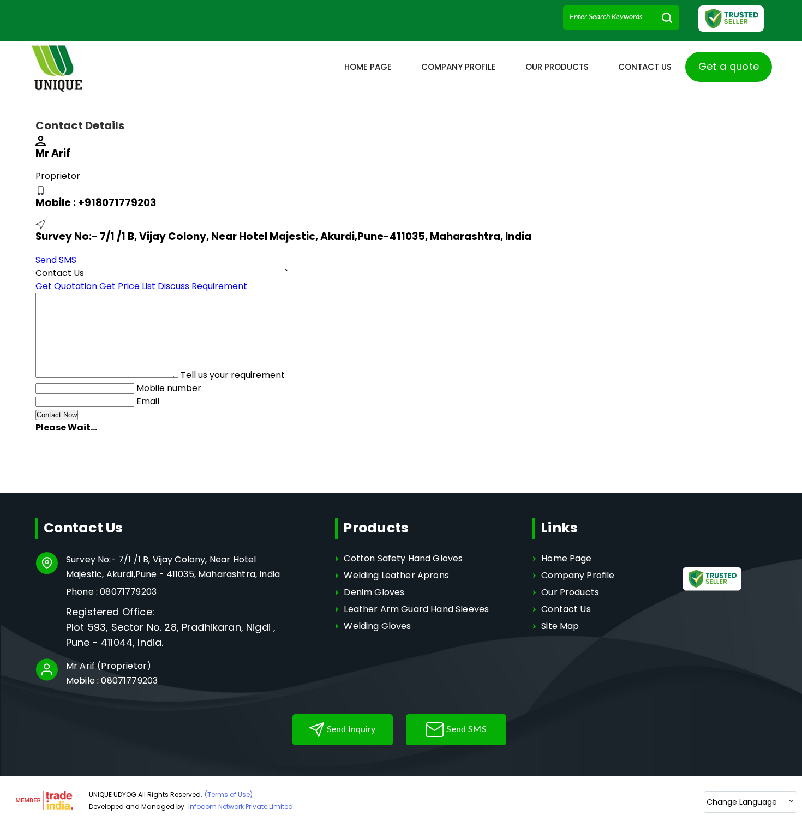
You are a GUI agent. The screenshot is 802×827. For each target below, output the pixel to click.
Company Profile (458, 67)
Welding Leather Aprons (396, 575)
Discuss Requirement (202, 286)
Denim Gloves (374, 592)
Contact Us (645, 67)
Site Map (560, 626)
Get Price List (127, 286)
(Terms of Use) (229, 794)
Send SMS (55, 260)
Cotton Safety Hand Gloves (403, 558)
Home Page (368, 67)
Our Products (557, 67)
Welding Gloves (377, 626)
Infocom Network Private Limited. (241, 806)
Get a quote (728, 66)
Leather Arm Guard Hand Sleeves (416, 609)
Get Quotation (66, 286)
